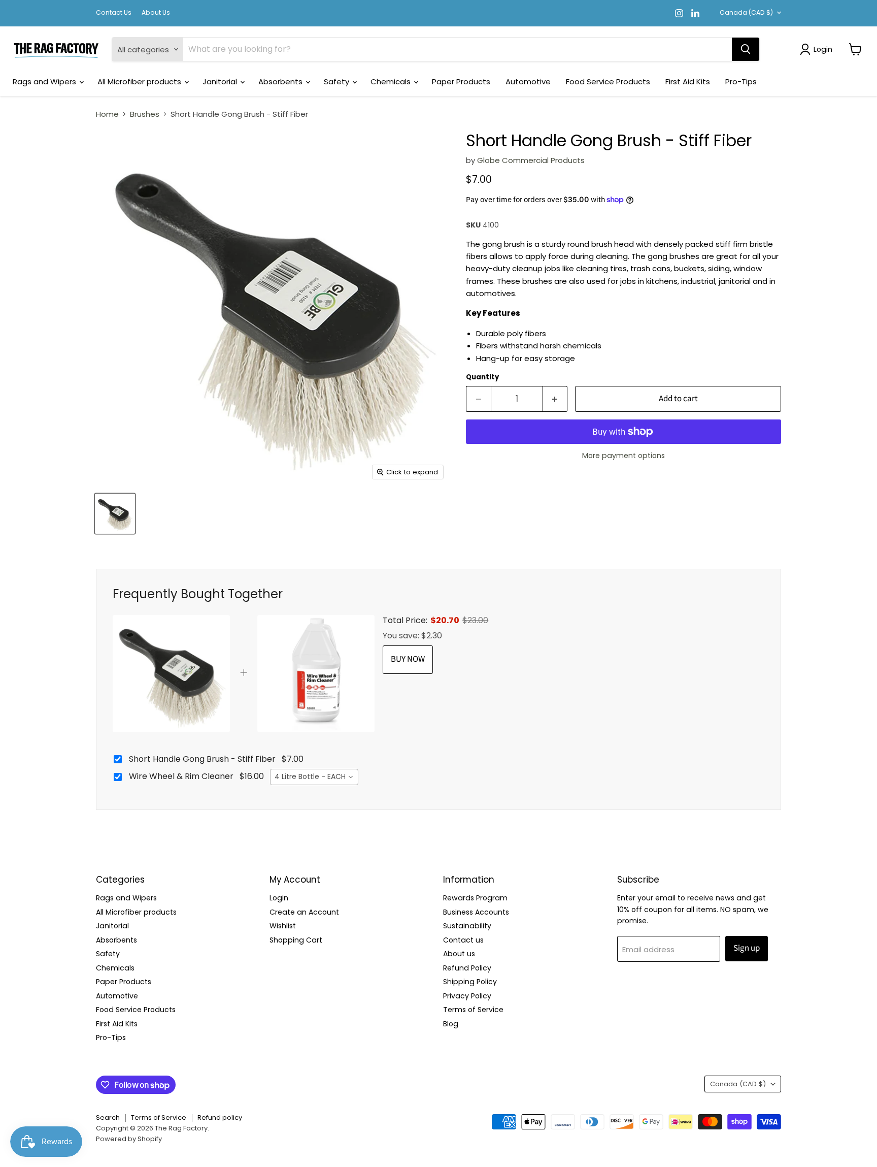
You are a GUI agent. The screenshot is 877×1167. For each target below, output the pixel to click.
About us (459, 954)
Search (108, 1117)
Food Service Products (608, 81)
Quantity (482, 377)
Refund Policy (467, 968)
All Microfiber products (140, 81)
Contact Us (113, 12)
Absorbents (281, 81)
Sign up (746, 948)
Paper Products (461, 81)
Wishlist (282, 926)
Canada (746, 12)
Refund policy (219, 1117)
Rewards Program (475, 898)
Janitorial (221, 81)
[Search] (745, 49)
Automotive (528, 81)
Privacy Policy (467, 996)
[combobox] (314, 777)
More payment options (623, 455)
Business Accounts (476, 912)
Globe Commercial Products (531, 160)
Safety (337, 81)
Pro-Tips (741, 81)
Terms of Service (473, 1009)
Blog (450, 1024)
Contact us (463, 940)
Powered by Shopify (129, 1139)
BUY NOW (408, 659)
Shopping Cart (295, 940)
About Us (156, 12)
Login (278, 898)
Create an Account (304, 912)
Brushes (144, 114)
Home (107, 114)
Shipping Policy (470, 982)
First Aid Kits (687, 81)
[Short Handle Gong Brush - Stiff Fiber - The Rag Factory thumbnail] (115, 514)
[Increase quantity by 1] (555, 399)
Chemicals (391, 81)
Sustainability (467, 926)
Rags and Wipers (45, 81)
